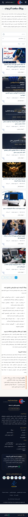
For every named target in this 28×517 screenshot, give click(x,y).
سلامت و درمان (20, 313)
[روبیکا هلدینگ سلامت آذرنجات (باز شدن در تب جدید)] (8, 477)
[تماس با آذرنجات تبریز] (3, 2)
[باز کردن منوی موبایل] (25, 2)
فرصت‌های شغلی (21, 100)
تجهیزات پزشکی (21, 72)
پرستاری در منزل (20, 302)
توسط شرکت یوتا (11, 499)
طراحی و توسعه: (17, 499)
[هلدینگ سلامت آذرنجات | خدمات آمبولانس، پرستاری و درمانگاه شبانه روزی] (20, 2)
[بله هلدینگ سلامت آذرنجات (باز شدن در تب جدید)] (4, 477)
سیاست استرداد (5, 492)
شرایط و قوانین (13, 492)
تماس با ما (16, 495)
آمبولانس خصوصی (20, 129)
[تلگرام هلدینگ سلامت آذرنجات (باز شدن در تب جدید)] (19, 477)
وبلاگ (19, 44)
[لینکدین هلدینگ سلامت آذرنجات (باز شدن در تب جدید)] (16, 477)
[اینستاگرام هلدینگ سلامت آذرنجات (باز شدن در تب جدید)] (23, 477)
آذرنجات (23, 44)
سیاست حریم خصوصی (21, 492)
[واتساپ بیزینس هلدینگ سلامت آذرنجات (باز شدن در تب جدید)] (12, 477)
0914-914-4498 (15, 409)
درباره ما (11, 495)
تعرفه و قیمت (20, 319)
